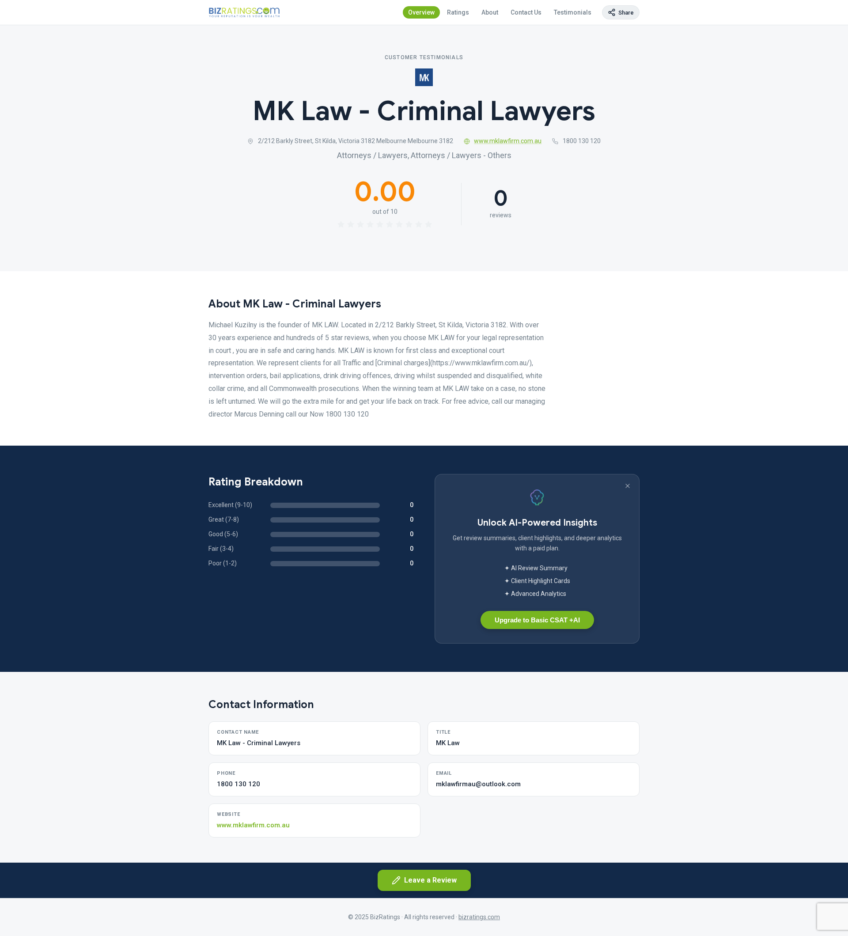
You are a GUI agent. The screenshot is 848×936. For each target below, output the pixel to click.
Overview (421, 12)
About (489, 12)
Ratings (458, 12)
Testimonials (572, 12)
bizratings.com (479, 917)
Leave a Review (430, 880)
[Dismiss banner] (627, 486)
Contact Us (526, 12)
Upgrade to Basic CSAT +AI (537, 620)
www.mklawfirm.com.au (507, 140)
